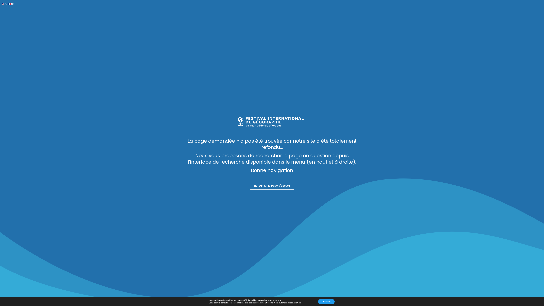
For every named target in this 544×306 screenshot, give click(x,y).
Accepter (326, 301)
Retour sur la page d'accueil (272, 185)
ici (300, 303)
